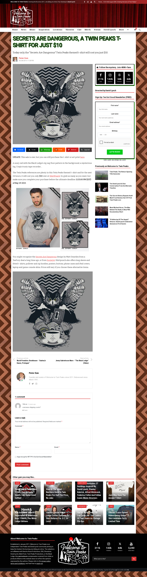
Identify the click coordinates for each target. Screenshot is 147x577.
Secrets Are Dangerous (46, 257)
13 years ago (32, 404)
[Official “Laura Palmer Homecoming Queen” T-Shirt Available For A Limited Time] (120, 515)
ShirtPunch (55, 176)
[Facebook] (84, 2)
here (82, 157)
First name (115, 105)
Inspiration (81, 506)
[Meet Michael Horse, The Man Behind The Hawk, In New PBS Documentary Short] (101, 211)
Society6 (51, 260)
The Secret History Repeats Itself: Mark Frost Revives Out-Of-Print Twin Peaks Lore (121, 198)
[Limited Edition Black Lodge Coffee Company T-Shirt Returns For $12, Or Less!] (58, 515)
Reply (25, 410)
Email (57, 447)
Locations (50, 483)
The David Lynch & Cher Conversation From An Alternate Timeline (121, 186)
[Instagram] (88, 2)
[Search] (139, 29)
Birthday (115, 131)
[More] (127, 30)
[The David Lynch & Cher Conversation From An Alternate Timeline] (101, 187)
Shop (17, 483)
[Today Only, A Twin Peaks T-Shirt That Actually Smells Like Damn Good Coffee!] (27, 492)
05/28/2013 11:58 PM (26, 60)
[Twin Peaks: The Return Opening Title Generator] (101, 175)
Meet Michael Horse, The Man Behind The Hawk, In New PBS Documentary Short (120, 210)
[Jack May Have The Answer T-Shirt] (120, 492)
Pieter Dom (23, 58)
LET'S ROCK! (114, 152)
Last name (114, 114)
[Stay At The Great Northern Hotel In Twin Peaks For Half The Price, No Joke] (58, 492)
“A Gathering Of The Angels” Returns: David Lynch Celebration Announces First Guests (121, 222)
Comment (19, 426)
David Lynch (82, 483)
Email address (115, 122)
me (128, 570)
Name (18, 447)
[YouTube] (91, 2)
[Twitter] (33, 384)
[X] (94, 2)
